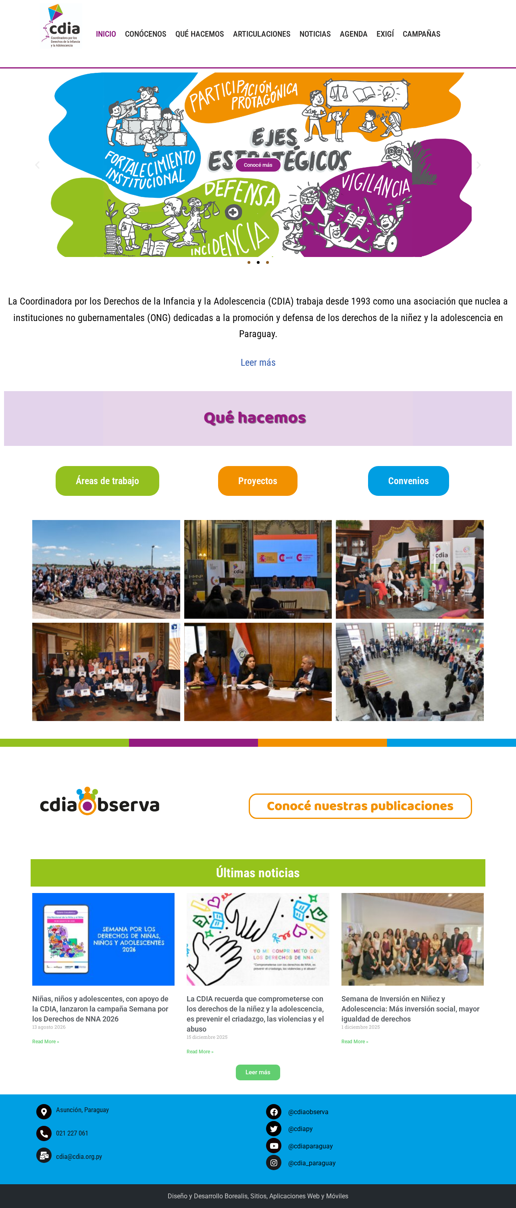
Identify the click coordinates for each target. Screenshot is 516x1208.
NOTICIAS (315, 34)
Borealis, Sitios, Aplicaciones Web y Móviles (286, 1196)
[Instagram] (273, 1162)
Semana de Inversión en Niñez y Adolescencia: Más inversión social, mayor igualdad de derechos (410, 1009)
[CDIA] (58, 26)
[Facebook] (273, 1111)
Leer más (258, 362)
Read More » (45, 1041)
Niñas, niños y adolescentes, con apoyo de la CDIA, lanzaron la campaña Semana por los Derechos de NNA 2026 (100, 1009)
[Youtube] (273, 1145)
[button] (37, 165)
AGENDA (354, 34)
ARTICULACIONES (262, 34)
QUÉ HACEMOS (199, 34)
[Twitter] (273, 1128)
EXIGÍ (385, 34)
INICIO (106, 34)
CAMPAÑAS (422, 34)
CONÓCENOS (145, 34)
